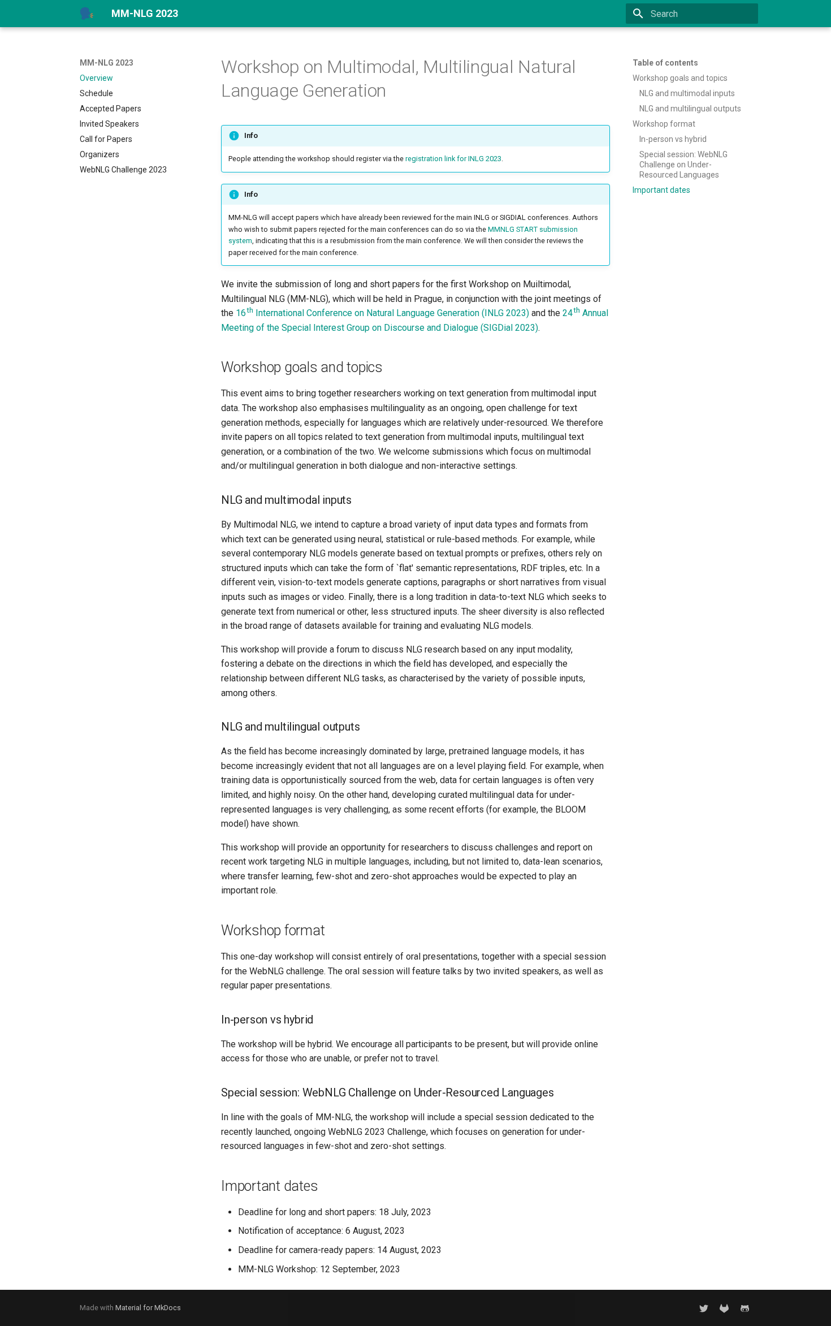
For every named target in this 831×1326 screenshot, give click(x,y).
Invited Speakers (109, 123)
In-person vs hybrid (673, 139)
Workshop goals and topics (680, 78)
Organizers (99, 154)
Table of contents (665, 62)
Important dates (661, 190)
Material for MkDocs (148, 1307)
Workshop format (664, 123)
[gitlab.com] (724, 1308)
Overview (96, 78)
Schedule (96, 93)
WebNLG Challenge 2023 (123, 169)
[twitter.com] (704, 1308)
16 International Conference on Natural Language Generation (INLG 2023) (382, 313)
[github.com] (744, 1308)
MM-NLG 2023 (106, 62)
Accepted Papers (110, 108)
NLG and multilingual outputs (690, 108)
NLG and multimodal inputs (687, 93)
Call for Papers (106, 139)
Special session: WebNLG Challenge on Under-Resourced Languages (683, 164)
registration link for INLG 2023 (453, 158)
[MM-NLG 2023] (86, 13)
